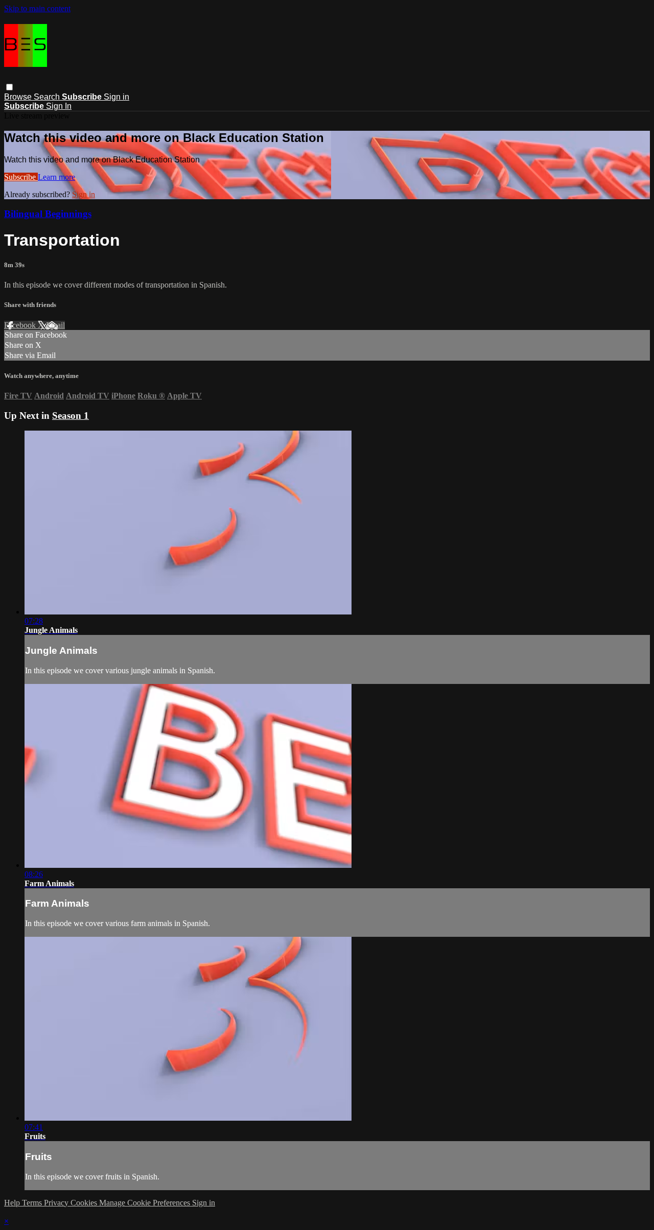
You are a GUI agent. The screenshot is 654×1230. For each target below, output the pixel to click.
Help (13, 1202)
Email (55, 325)
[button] (9, 87)
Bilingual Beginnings (47, 213)
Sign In (59, 106)
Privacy (57, 1202)
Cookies (85, 1202)
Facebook (21, 325)
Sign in (116, 96)
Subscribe (21, 177)
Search (48, 96)
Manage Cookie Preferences (145, 1202)
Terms (33, 1202)
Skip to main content (37, 8)
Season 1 (70, 415)
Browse (19, 96)
